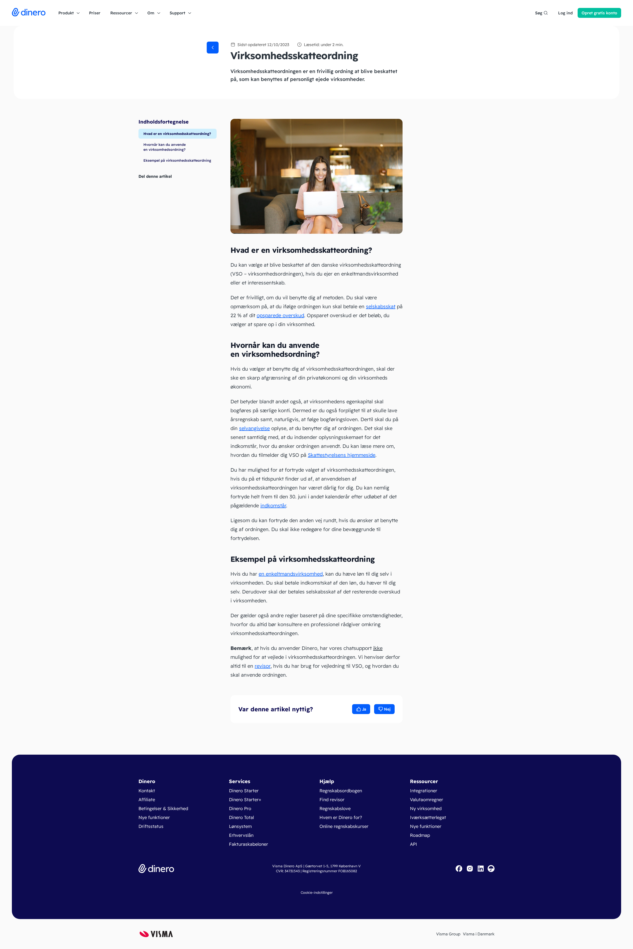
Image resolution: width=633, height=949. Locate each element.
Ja (364, 709)
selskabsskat (380, 306)
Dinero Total (241, 817)
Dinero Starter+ (245, 799)
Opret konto (599, 12)
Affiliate (146, 799)
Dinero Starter (244, 791)
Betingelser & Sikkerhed (163, 808)
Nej (387, 709)
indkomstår (273, 505)
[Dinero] (28, 12)
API (413, 844)
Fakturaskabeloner (248, 844)
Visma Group (448, 933)
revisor (263, 666)
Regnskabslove (335, 808)
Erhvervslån (241, 835)
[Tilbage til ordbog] (213, 47)
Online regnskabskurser (343, 826)
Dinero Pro (240, 808)
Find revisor (331, 799)
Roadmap (420, 835)
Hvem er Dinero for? (340, 817)
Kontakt (146, 791)
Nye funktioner (154, 817)
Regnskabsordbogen (340, 791)
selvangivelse (254, 428)
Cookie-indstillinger (317, 892)
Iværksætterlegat (428, 817)
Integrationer (423, 791)
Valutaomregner (426, 799)
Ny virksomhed (426, 808)
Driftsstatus (150, 826)
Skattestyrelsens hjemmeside (341, 455)
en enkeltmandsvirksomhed (291, 574)
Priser (94, 12)
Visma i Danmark (479, 933)
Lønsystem (240, 826)
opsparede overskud (280, 315)
